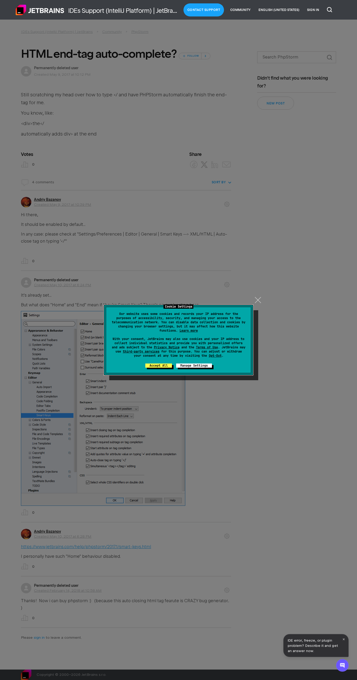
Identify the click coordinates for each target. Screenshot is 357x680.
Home (40, 10)
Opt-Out (215, 356)
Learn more (189, 331)
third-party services (141, 351)
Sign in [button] (313, 10)
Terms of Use (207, 347)
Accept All (158, 366)
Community (240, 10)
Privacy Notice (167, 347)
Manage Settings (194, 366)
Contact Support (203, 10)
